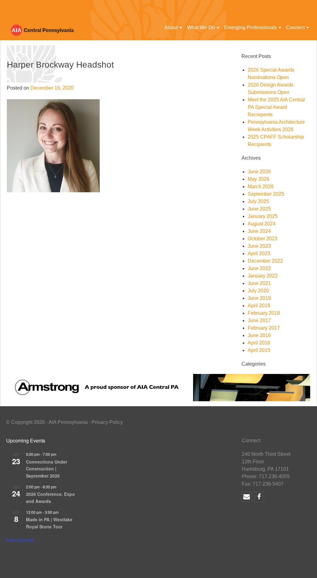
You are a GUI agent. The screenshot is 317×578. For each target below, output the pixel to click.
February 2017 (264, 328)
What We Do (201, 27)
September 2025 (266, 194)
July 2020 (258, 290)
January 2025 (263, 216)
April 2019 (259, 305)
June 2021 (259, 283)
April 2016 (259, 342)
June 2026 (259, 171)
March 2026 (261, 186)
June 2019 (259, 298)
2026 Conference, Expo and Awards (50, 497)
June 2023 (259, 246)
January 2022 (263, 275)
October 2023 (262, 238)
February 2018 (264, 313)
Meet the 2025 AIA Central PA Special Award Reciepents (276, 107)
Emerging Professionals (250, 27)
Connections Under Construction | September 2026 (46, 469)
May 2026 (258, 179)
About (171, 27)
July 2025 (258, 201)
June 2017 (259, 320)
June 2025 (259, 208)
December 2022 (265, 261)
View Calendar (20, 540)
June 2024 (259, 231)
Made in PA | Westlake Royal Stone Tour (49, 523)
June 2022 (259, 268)
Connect (295, 27)
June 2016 (259, 335)
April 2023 (259, 253)
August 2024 (262, 223)
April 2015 (259, 350)
